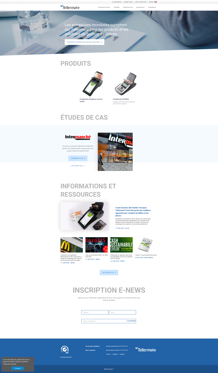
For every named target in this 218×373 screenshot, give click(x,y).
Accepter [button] (17, 368)
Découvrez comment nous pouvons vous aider (83, 42)
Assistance (152, 7)
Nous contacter (140, 2)
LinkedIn (115, 354)
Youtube (122, 354)
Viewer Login (128, 2)
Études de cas (128, 7)
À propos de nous (104, 7)
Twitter (108, 354)
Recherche (117, 2)
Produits (116, 7)
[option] (96, 152)
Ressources (141, 7)
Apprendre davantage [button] (9, 364)
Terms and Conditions (92, 346)
